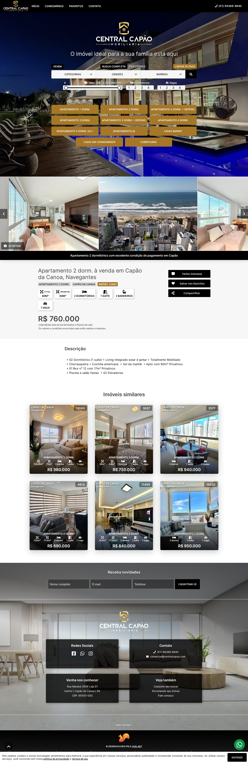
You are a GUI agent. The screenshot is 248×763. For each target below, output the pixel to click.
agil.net (137, 746)
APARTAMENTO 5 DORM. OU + (74, 131)
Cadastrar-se (187, 584)
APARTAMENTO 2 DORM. (124, 109)
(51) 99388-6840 (230, 5)
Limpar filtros (185, 66)
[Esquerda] (3, 214)
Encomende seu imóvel (165, 691)
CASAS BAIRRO (173, 131)
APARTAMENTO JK (124, 131)
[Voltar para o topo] (9, 746)
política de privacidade (56, 758)
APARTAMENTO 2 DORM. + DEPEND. (173, 109)
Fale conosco (166, 695)
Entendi (237, 757)
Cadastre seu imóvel (166, 686)
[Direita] (244, 214)
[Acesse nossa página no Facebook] (74, 653)
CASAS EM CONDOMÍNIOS (99, 142)
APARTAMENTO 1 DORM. (75, 109)
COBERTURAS (148, 142)
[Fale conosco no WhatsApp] (82, 653)
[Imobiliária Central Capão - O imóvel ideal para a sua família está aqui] (124, 34)
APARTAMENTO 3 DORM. (75, 120)
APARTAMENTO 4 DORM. (173, 120)
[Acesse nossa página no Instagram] (91, 653)
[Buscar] (191, 74)
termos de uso (80, 758)
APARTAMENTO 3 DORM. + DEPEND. (124, 120)
